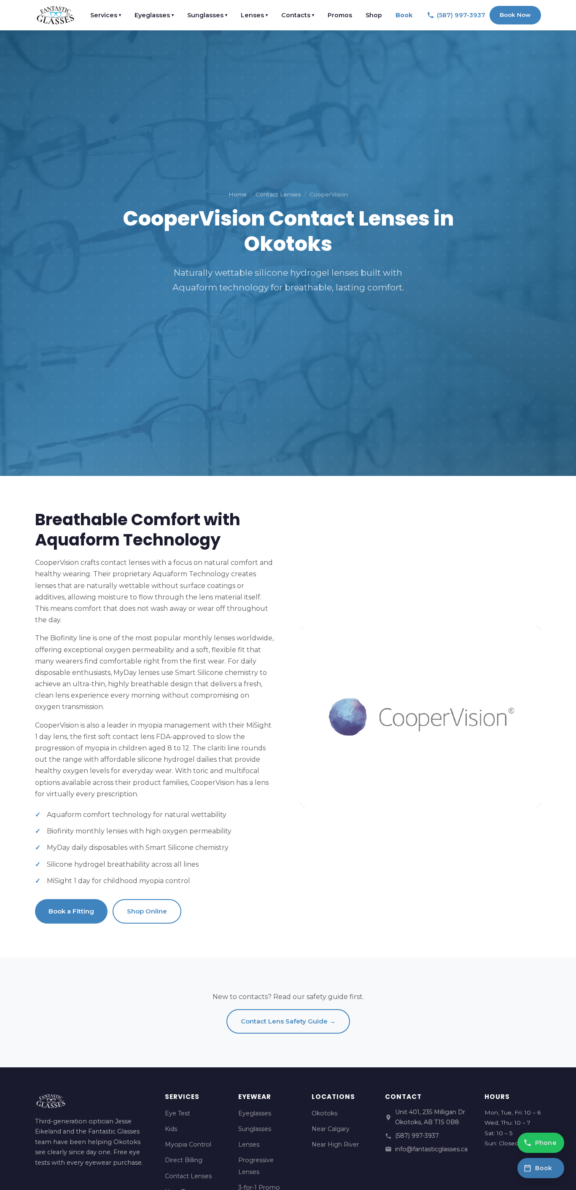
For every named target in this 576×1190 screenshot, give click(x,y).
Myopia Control (188, 1144)
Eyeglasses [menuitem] (154, 15)
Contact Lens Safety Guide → (288, 1021)
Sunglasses (254, 1129)
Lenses (248, 1144)
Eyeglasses (254, 1113)
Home (238, 194)
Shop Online (147, 911)
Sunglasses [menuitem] (207, 15)
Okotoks (324, 1113)
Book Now (515, 14)
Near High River (335, 1144)
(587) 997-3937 (417, 1135)
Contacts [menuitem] (297, 15)
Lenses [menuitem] (254, 15)
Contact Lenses (278, 194)
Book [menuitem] (404, 15)
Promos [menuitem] (340, 15)
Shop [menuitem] (374, 15)
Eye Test (177, 1113)
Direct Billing (183, 1160)
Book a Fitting (71, 911)
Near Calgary (331, 1129)
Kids (171, 1129)
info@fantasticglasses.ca (431, 1149)
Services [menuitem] (105, 15)
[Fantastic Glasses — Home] (55, 15)
